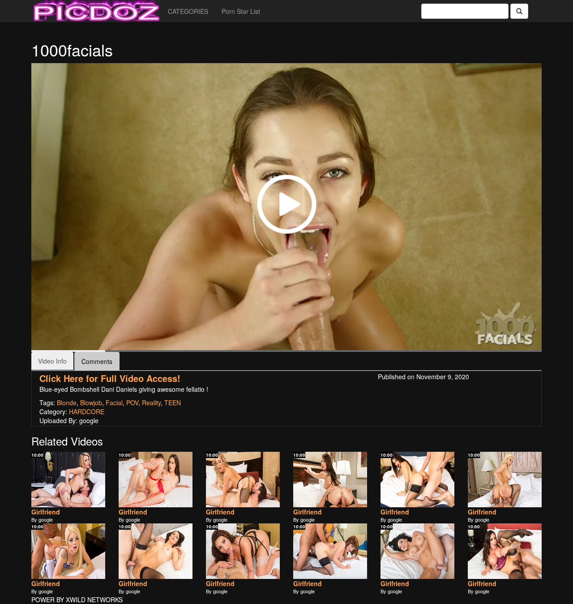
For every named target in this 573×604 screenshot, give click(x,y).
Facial (114, 402)
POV (132, 402)
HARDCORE (86, 411)
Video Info (52, 360)
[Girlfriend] (68, 479)
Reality (151, 402)
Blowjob (91, 402)
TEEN (172, 402)
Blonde (67, 402)
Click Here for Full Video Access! (109, 378)
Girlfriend (45, 511)
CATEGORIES (188, 11)
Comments (96, 361)
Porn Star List (241, 11)
